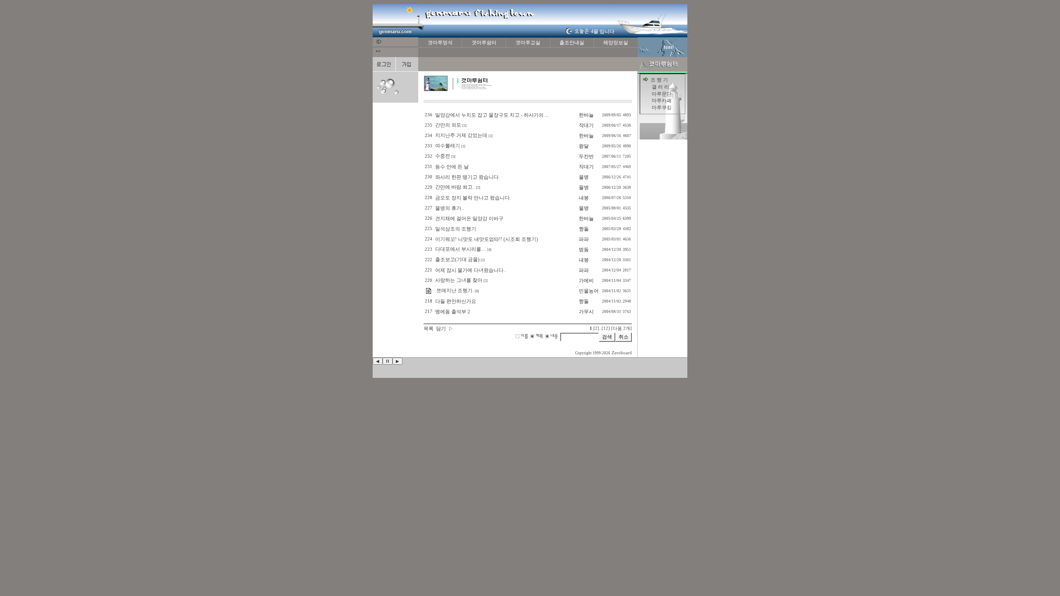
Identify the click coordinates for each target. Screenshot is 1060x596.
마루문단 (662, 94)
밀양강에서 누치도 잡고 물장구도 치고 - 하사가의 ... (492, 115)
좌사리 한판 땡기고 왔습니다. (467, 177)
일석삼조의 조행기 (455, 229)
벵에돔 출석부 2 (452, 312)
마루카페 (662, 100)
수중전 (442, 156)
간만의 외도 (448, 125)
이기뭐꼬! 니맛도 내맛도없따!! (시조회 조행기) (486, 239)
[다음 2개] (621, 328)
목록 (429, 329)
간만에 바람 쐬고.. (455, 187)
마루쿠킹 (662, 108)
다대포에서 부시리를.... (460, 249)
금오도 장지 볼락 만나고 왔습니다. (473, 198)
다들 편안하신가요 (455, 301)
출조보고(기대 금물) (457, 259)
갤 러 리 (660, 87)
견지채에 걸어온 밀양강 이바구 (469, 218)
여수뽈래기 (447, 146)
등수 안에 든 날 (452, 167)
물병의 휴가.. (449, 208)
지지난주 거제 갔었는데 (461, 135)
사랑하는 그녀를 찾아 (458, 280)
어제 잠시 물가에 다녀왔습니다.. (470, 270)
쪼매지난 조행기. (454, 290)
